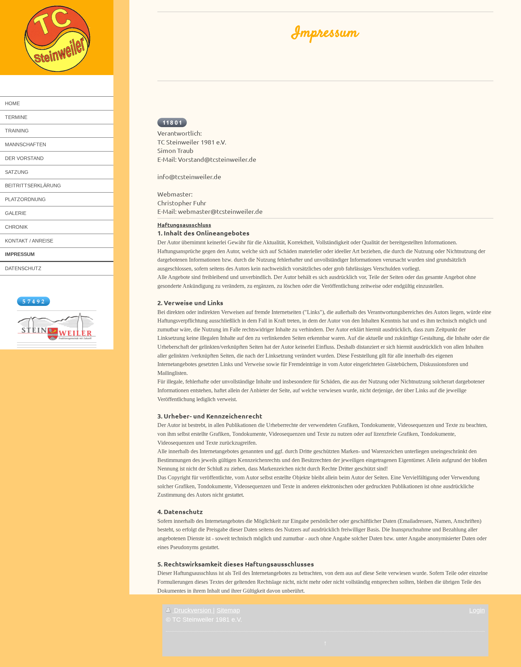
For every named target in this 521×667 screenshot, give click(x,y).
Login (477, 610)
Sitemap (228, 610)
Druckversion (192, 610)
